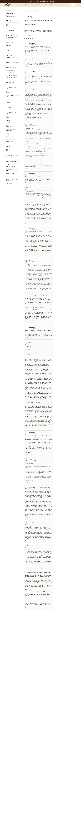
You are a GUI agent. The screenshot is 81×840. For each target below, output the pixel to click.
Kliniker (26, 4)
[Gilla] (25, 35)
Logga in (73, 4)
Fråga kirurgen (39, 4)
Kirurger (32, 4)
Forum (45, 4)
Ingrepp (21, 4)
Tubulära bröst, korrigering (30, 24)
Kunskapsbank (58, 4)
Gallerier (51, 4)
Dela (37, 35)
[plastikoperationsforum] (7, 5)
